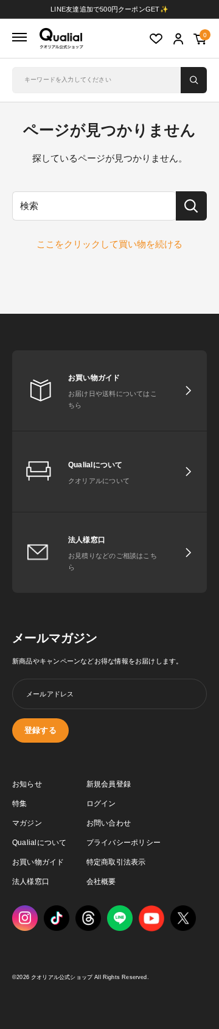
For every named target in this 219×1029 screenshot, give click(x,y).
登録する (40, 730)
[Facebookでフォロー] (120, 918)
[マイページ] (178, 39)
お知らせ (27, 784)
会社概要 (101, 881)
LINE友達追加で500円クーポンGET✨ (109, 9)
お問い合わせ (108, 823)
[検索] (194, 80)
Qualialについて (39, 842)
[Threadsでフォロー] (88, 918)
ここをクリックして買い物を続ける (109, 244)
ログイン (101, 803)
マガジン (27, 823)
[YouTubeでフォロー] (151, 918)
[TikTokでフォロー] (56, 918)
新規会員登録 (108, 784)
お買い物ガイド (38, 862)
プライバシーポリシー (123, 842)
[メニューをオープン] (19, 38)
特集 (19, 803)
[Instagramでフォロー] (25, 918)
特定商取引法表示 (116, 862)
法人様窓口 (30, 881)
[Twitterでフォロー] (183, 918)
